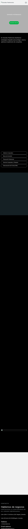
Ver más (14, 64)
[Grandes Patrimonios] (7, 2)
